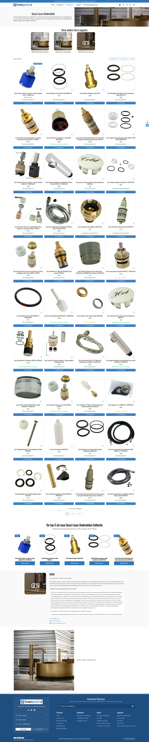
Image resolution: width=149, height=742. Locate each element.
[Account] (123, 5)
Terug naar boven (129, 738)
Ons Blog (99, 718)
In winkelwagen (28, 103)
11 (79, 514)
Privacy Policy (121, 718)
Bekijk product (25, 563)
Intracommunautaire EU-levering (126, 726)
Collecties (92, 24)
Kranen (58, 715)
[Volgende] (41, 77)
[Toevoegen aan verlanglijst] (41, 90)
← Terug (79, 24)
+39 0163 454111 (55, 621)
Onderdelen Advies (82, 721)
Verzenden (120, 721)
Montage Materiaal (61, 721)
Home (53, 5)
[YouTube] (31, 710)
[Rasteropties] (133, 59)
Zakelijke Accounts (102, 721)
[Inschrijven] (133, 706)
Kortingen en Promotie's (103, 726)
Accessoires (59, 723)
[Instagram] (28, 710)
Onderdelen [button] (70, 5)
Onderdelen (23, 729)
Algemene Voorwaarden (123, 715)
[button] (120, 5)
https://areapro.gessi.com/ (58, 623)
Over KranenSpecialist (103, 715)
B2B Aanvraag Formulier (103, 723)
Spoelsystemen (60, 726)
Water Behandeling (61, 728)
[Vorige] (15, 77)
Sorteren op (124, 59)
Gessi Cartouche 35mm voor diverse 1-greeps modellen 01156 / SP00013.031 (25, 559)
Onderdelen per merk (82, 718)
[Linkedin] (34, 710)
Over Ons (39, 729)
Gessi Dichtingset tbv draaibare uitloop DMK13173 (49, 559)
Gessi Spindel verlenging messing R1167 (74, 558)
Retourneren (120, 723)
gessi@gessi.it (55, 618)
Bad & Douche (60, 718)
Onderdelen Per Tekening (84, 715)
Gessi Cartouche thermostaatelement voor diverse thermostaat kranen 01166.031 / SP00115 (124, 559)
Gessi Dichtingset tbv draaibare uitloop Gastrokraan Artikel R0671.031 (99, 559)
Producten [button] (60, 5)
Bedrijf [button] (78, 5)
